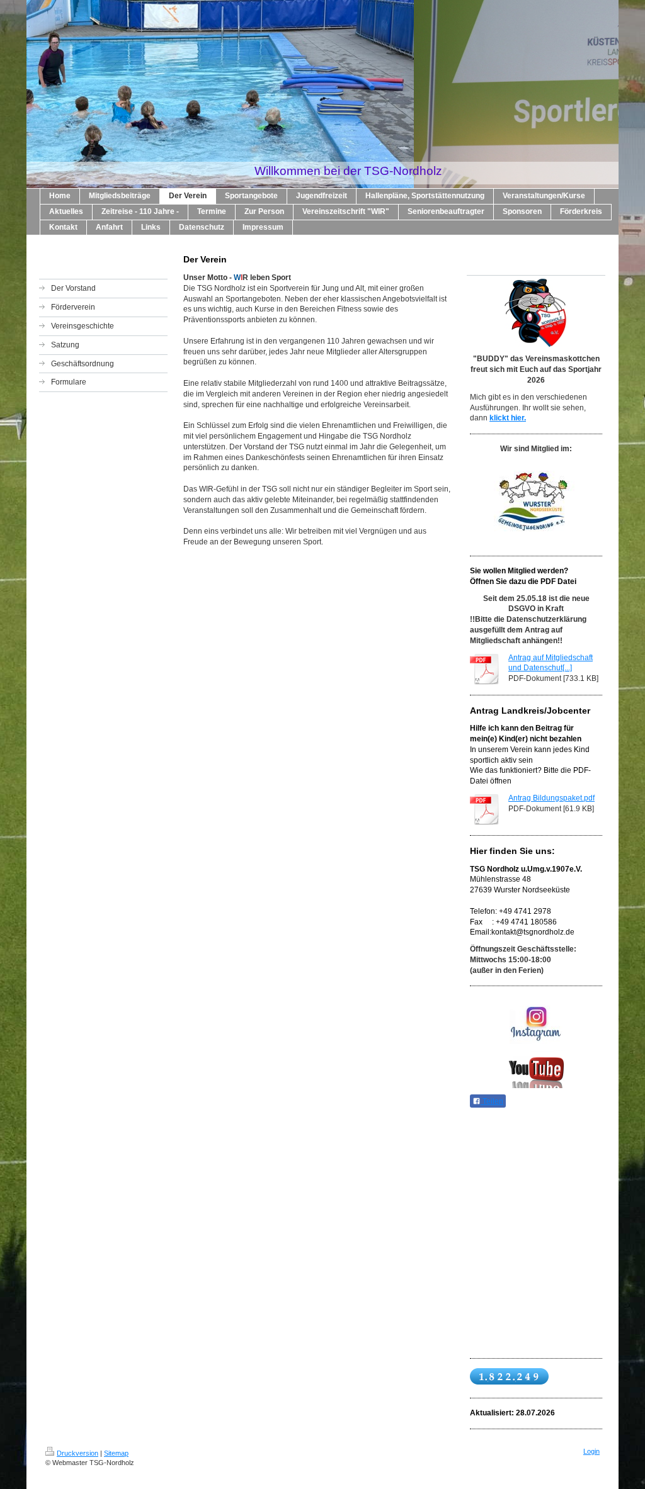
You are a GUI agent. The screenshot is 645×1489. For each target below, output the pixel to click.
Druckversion (77, 1453)
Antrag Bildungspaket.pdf (551, 798)
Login (591, 1451)
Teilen (492, 1101)
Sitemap (116, 1453)
